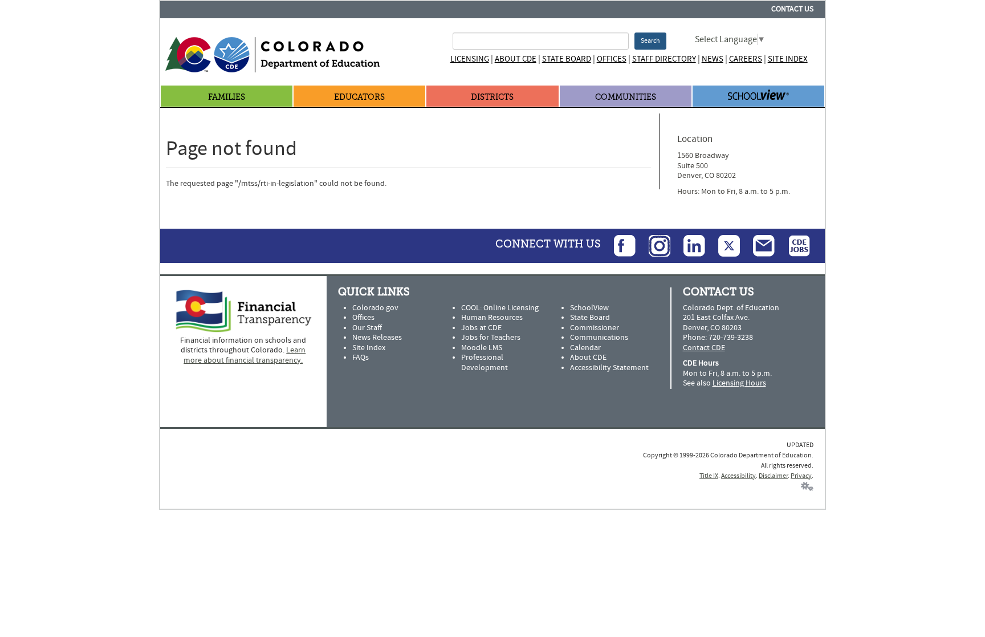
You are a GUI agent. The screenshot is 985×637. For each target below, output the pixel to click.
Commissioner (594, 328)
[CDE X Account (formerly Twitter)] (723, 245)
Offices (611, 59)
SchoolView (589, 308)
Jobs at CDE (481, 328)
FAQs (360, 357)
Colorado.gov (375, 308)
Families (226, 97)
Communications (599, 337)
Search (650, 40)
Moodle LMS (481, 348)
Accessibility (738, 476)
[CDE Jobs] (793, 245)
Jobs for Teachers (490, 337)
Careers (745, 59)
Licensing (469, 59)
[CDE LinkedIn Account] (688, 245)
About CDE (515, 59)
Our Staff (367, 328)
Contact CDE (704, 348)
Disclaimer (773, 476)
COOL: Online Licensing (500, 308)
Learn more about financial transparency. (245, 355)
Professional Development (484, 362)
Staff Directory (664, 59)
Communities (625, 97)
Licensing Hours (739, 383)
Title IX (708, 476)
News (712, 59)
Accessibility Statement (609, 368)
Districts (492, 97)
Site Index (788, 59)
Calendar (585, 348)
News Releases (377, 337)
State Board (566, 59)
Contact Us (792, 9)
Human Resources (492, 318)
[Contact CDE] (758, 245)
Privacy (801, 476)
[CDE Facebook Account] (619, 245)
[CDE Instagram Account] (653, 245)
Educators (359, 97)
